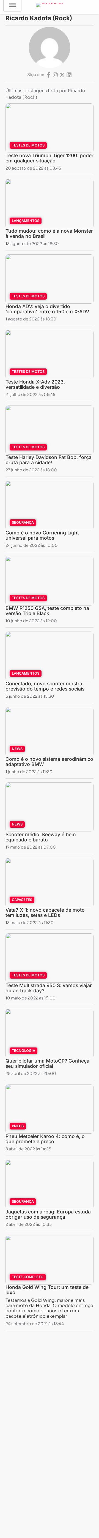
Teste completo (27, 1277)
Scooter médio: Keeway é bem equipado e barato (41, 837)
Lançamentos (25, 221)
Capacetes (22, 900)
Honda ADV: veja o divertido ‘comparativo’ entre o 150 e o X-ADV (47, 308)
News (17, 749)
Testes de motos (28, 145)
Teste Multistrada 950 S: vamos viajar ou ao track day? (49, 987)
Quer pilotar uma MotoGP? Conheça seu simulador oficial (47, 1063)
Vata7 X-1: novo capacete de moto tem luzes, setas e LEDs (45, 912)
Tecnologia (23, 1051)
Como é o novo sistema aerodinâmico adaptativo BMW (49, 761)
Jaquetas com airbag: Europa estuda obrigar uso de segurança (48, 1214)
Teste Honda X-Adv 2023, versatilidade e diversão (35, 384)
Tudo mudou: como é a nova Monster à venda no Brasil (49, 233)
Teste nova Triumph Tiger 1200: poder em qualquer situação (50, 158)
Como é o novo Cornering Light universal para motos (42, 535)
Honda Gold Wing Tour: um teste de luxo (47, 1289)
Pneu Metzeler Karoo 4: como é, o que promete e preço (45, 1138)
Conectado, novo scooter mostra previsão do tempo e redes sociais (45, 686)
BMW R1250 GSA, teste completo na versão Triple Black (47, 610)
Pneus (18, 1126)
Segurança (23, 522)
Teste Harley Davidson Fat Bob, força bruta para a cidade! (49, 459)
